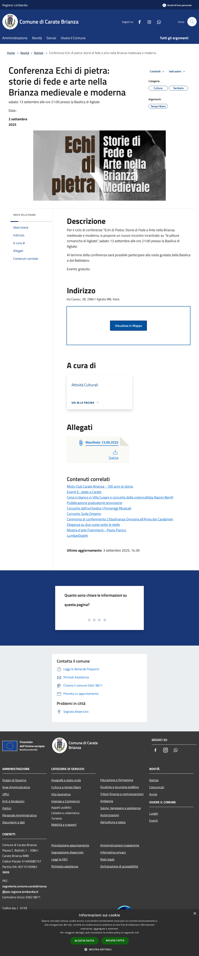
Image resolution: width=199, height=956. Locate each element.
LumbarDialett (77, 535)
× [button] (194, 913)
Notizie (38, 53)
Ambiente (106, 801)
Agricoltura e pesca (113, 822)
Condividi (155, 71)
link (137, 932)
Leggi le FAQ (59, 859)
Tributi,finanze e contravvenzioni (122, 794)
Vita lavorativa (61, 794)
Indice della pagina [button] (24, 215)
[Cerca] (192, 21)
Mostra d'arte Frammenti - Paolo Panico (96, 530)
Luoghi (153, 813)
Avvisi (153, 794)
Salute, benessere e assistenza (120, 808)
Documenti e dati (13, 822)
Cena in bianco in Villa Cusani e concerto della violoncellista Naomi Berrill (120, 497)
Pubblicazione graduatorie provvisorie (94, 502)
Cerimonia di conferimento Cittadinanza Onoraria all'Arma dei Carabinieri (120, 519)
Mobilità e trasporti (64, 824)
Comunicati (156, 787)
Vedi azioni (175, 71)
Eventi (153, 820)
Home (11, 53)
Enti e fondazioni (13, 801)
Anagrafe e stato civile (66, 780)
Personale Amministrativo (19, 815)
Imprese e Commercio (65, 801)
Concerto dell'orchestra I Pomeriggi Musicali (99, 508)
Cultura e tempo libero (66, 787)
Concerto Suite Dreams (84, 513)
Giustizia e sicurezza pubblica (119, 787)
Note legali (107, 859)
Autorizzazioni (109, 815)
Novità (24, 53)
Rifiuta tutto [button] (115, 940)
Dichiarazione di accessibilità (119, 866)
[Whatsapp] (157, 21)
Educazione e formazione (116, 780)
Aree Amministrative (16, 787)
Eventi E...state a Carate (84, 491)
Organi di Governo (14, 780)
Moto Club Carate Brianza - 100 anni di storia (100, 486)
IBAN (5, 872)
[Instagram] (148, 21)
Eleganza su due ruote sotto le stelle (93, 524)
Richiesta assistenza (64, 866)
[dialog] (99, 932)
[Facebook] (138, 21)
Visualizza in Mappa (128, 325)
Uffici (5, 794)
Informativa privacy (113, 852)
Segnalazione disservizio (67, 852)
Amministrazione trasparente (119, 845)
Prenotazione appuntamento (70, 845)
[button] (99, 949)
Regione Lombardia (15, 5)
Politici (6, 808)
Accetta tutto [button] (84, 940)
